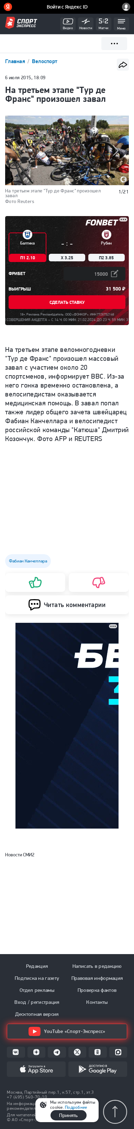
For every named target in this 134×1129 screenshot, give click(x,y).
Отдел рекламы (37, 990)
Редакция (37, 966)
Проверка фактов (97, 990)
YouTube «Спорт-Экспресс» (74, 1031)
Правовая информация (97, 978)
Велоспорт (44, 61)
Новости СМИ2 (19, 854)
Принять (68, 1115)
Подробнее (76, 1107)
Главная (15, 61)
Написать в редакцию (97, 966)
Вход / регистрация (36, 1002)
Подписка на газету (37, 978)
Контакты (97, 1002)
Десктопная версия (36, 1014)
